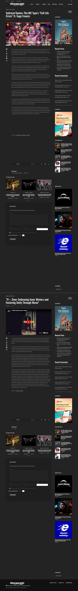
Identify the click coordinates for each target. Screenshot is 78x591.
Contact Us (12, 1)
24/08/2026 (47, 197)
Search (56, 9)
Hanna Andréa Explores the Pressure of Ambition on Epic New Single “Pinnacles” (64, 69)
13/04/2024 (7, 19)
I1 (12, 428)
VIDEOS (31, 192)
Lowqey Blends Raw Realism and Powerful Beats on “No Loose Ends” (64, 64)
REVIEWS (44, 4)
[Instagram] (70, 4)
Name (11, 227)
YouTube (28, 135)
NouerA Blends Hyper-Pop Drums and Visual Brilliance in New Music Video (63, 254)
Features (61, 4)
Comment (11, 469)
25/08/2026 (32, 198)
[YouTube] (71, 4)
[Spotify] (68, 4)
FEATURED (7, 9)
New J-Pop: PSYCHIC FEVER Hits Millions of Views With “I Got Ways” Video (29, 195)
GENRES (37, 4)
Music (31, 4)
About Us (7, 1)
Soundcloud (18, 135)
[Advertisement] (31, 124)
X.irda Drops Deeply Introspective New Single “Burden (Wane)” (63, 231)
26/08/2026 (16, 198)
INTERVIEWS (54, 4)
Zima (15, 428)
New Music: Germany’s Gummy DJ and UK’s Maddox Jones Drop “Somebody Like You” (13, 195)
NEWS (49, 4)
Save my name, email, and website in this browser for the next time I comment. (23, 232)
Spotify (17, 390)
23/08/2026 (62, 171)
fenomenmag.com (11, 198)
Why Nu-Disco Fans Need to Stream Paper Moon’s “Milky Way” (62, 208)
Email (24, 227)
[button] (28, 455)
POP (14, 192)
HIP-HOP (10, 9)
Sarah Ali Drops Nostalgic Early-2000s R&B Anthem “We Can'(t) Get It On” (44, 195)
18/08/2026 (56, 255)
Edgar (56, 80)
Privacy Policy (53, 582)
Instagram (24, 135)
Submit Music (18, 1)
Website (38, 227)
